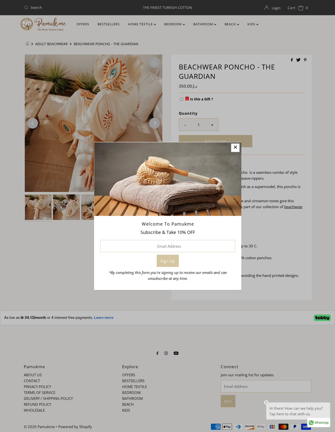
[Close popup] (235, 148)
